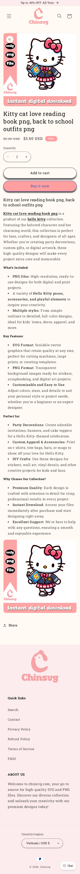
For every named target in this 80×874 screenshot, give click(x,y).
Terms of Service (21, 749)
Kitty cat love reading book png (30, 213)
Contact (14, 719)
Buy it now (40, 186)
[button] (9, 16)
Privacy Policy (19, 729)
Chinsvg (45, 866)
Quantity (9, 148)
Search (13, 710)
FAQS (12, 759)
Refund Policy (19, 739)
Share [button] (13, 625)
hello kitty (37, 219)
